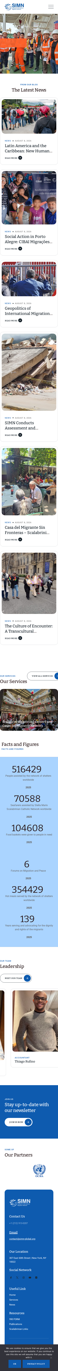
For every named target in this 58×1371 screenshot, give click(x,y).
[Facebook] (11, 1278)
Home (12, 1295)
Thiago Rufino (14, 1061)
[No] (51, 1358)
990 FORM (14, 1319)
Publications (15, 1324)
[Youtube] (30, 1278)
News (8, 141)
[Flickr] (36, 1278)
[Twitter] (17, 1278)
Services (13, 1299)
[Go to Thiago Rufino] (29, 1021)
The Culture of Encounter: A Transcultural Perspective (29, 631)
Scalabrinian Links (18, 1329)
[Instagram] (23, 1278)
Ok (14, 1364)
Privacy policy (36, 1364)
